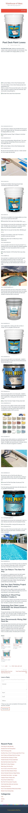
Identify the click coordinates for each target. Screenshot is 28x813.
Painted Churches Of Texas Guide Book (9, 759)
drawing (2, 798)
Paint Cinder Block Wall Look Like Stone (9, 784)
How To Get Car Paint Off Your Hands (9, 768)
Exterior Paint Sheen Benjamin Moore (9, 770)
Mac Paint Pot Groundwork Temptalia (9, 782)
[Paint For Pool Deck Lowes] (6, 640)
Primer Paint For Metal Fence (7, 779)
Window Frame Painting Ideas (7, 790)
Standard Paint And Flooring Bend (8, 748)
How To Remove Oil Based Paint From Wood (10, 755)
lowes (16, 666)
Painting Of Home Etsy (6, 786)
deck (13, 666)
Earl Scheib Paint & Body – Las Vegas (9, 775)
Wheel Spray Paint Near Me (7, 766)
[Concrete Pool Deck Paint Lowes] (18, 640)
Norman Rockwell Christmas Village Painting (10, 773)
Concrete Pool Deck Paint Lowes (17, 644)
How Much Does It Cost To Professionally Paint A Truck (12, 753)
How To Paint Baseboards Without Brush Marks (11, 788)
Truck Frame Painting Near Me (21, 671)
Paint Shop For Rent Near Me (7, 746)
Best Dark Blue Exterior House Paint (8, 762)
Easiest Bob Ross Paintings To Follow (9, 757)
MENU (24, 10)
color (2, 796)
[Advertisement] (14, 67)
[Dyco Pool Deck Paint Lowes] (6, 653)
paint (6, 666)
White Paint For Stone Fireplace (7, 764)
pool (21, 666)
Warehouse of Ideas (14, 3)
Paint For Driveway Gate (6, 750)
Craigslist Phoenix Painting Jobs (8, 777)
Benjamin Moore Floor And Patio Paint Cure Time (6, 671)
